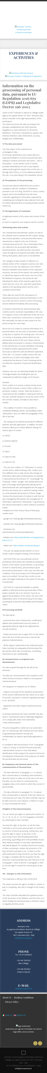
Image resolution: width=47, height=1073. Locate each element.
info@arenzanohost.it (23, 988)
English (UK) (21, 1015)
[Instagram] (40, 1043)
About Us (6, 997)
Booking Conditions (24, 997)
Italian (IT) (9, 1015)
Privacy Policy (12, 1001)
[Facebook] (35, 1043)
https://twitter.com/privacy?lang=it (26, 545)
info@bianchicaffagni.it (23, 938)
